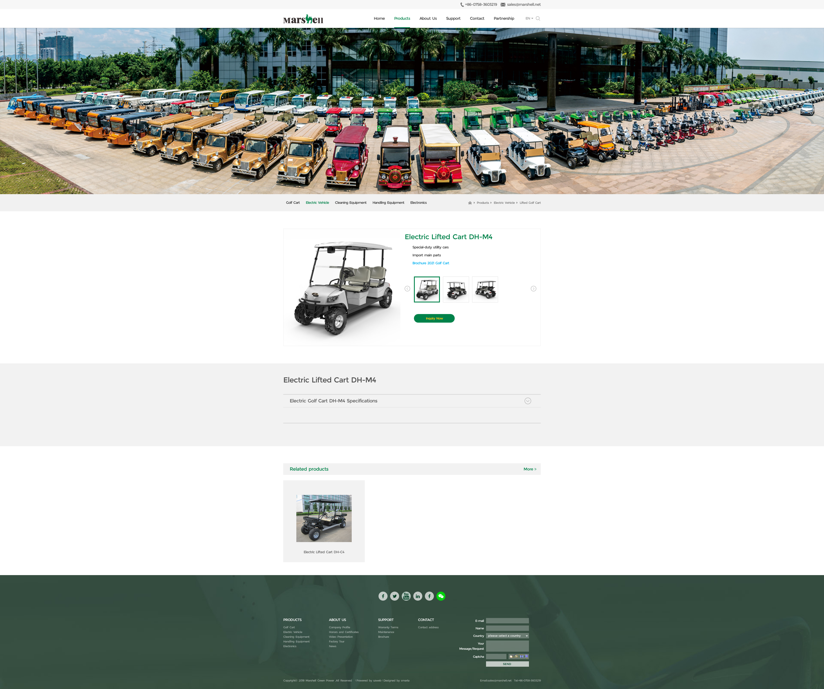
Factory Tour (336, 641)
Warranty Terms (388, 627)
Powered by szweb (368, 680)
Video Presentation (341, 636)
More (528, 469)
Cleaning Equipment (351, 203)
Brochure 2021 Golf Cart (430, 263)
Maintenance (386, 632)
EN (528, 18)
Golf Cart (293, 203)
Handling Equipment (388, 203)
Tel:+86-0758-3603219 (527, 680)
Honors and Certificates (344, 632)
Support (453, 18)
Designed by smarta (396, 680)
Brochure (383, 636)
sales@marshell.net (524, 4)
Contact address (428, 627)
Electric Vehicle (317, 203)
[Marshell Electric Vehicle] (303, 18)
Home (379, 18)
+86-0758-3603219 (481, 4)
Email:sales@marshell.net (495, 680)
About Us (428, 18)
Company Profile (339, 627)
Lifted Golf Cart (530, 203)
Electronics (418, 203)
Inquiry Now (434, 318)
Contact (477, 18)
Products (402, 18)
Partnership (504, 18)
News (332, 646)
